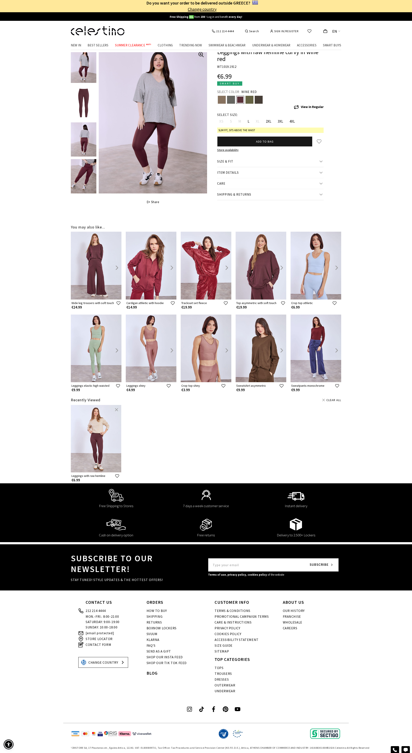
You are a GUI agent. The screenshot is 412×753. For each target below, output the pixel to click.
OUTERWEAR (225, 685)
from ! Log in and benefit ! (206, 17)
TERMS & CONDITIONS (232, 610)
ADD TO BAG (265, 141)
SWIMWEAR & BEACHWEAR (227, 45)
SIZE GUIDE (224, 645)
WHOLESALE (292, 622)
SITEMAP (222, 651)
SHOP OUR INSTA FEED (165, 657)
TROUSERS (223, 673)
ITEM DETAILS (228, 172)
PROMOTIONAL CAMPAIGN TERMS (242, 616)
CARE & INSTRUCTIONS (233, 622)
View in (312, 107)
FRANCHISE (292, 616)
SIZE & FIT (225, 161)
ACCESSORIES (307, 45)
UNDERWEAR (225, 691)
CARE (221, 183)
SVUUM (152, 634)
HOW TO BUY (157, 610)
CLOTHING (165, 45)
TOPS (219, 668)
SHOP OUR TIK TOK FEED (167, 663)
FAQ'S (151, 645)
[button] (8, 744)
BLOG (152, 673)
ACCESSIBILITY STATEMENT (237, 639)
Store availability (228, 150)
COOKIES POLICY (228, 634)
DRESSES (222, 679)
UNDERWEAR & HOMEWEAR (271, 45)
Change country (202, 9)
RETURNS (154, 622)
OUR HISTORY (294, 610)
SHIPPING (155, 616)
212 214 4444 (96, 610)
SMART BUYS (332, 45)
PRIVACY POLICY (227, 628)
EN (334, 31)
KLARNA (153, 639)
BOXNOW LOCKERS (162, 628)
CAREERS (290, 628)
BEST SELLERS (98, 45)
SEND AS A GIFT (159, 651)
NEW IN (76, 45)
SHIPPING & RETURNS (234, 194)
